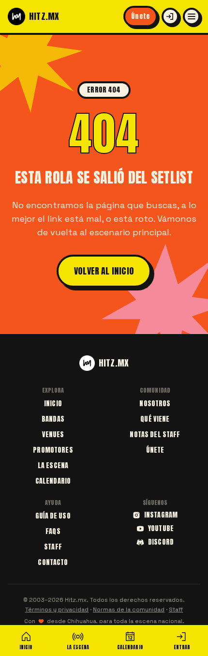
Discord (161, 542)
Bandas (53, 419)
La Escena (53, 465)
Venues (53, 434)
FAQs (52, 531)
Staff (53, 547)
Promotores (53, 450)
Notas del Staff (155, 434)
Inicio (53, 403)
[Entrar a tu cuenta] (170, 16)
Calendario (53, 481)
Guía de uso (53, 516)
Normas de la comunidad (128, 609)
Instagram (161, 515)
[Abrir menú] (191, 16)
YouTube (161, 529)
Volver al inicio (104, 270)
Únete (140, 16)
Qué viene (154, 419)
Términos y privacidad (57, 609)
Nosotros (154, 403)
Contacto (53, 562)
